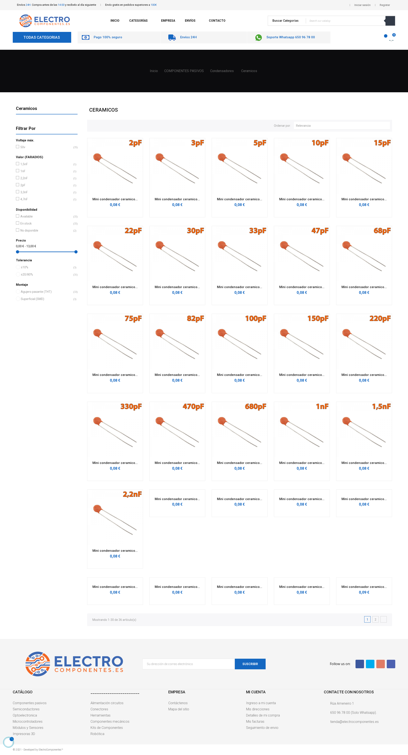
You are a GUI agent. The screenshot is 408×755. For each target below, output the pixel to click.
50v (45, 147)
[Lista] (99, 125)
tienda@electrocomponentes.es (354, 722)
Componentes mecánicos (110, 721)
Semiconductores (26, 709)
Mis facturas (255, 721)
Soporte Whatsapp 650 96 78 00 (290, 37)
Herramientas (100, 715)
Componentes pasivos (30, 703)
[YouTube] (380, 664)
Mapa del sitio (178, 709)
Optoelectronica (25, 715)
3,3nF (45, 192)
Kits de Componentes (107, 728)
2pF (45, 185)
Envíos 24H (188, 37)
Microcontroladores (27, 721)
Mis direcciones (257, 709)
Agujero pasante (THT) (46, 291)
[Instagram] (391, 664)
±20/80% (46, 274)
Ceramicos (26, 108)
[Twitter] (370, 664)
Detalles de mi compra (263, 715)
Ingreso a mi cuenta (261, 703)
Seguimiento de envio (262, 728)
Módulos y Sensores (28, 728)
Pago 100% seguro (108, 37)
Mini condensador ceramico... (115, 199)
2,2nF (45, 178)
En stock (45, 223)
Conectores (99, 709)
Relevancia (343, 125)
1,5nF (45, 164)
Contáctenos (178, 703)
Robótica (97, 734)
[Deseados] (383, 38)
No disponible (45, 230)
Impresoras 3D (24, 734)
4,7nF (45, 199)
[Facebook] (360, 664)
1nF (45, 171)
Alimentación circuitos (107, 703)
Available (45, 216)
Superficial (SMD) (46, 299)
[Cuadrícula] (92, 125)
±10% (46, 267)
